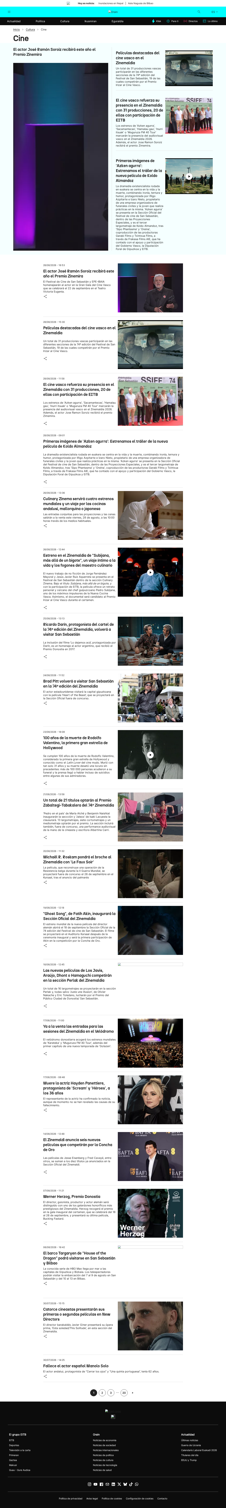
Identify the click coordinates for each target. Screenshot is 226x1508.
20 (124, 1392)
